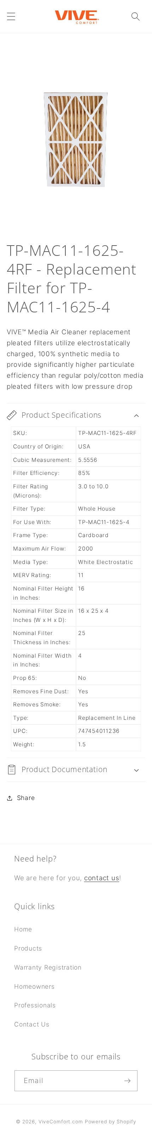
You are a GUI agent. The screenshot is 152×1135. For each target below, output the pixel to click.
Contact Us (31, 1024)
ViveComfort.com (61, 1121)
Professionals (35, 1005)
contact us (101, 878)
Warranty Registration (48, 967)
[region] (76, 142)
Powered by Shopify (110, 1121)
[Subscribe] (127, 1080)
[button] (11, 16)
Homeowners (34, 986)
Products (28, 948)
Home (23, 929)
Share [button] (26, 797)
